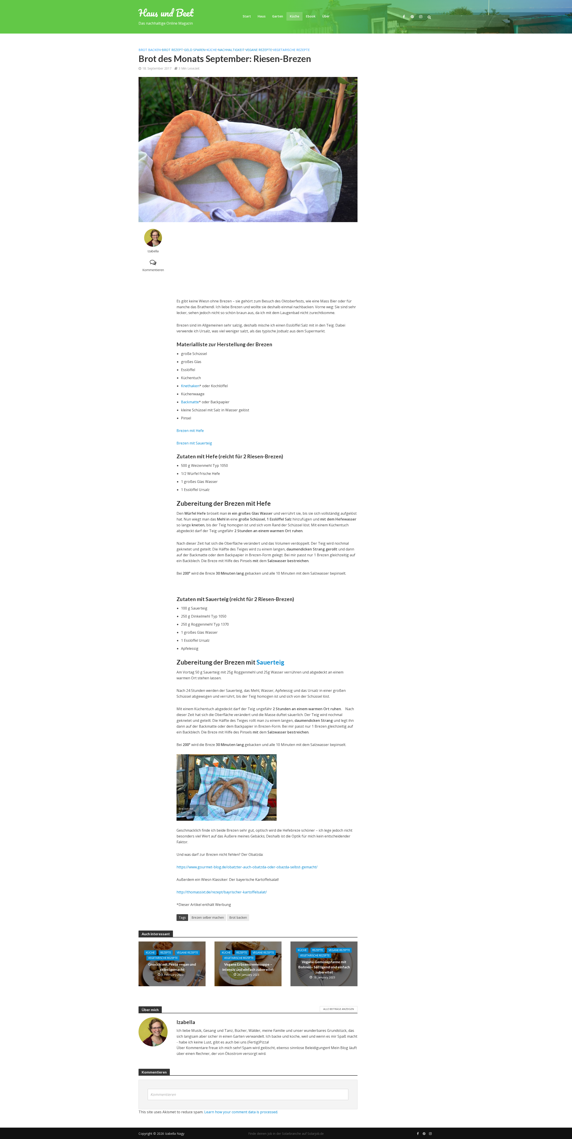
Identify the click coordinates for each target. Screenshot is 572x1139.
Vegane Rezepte (259, 50)
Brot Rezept (172, 50)
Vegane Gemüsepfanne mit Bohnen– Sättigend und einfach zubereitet (324, 967)
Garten (277, 16)
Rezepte (165, 952)
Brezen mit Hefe (190, 430)
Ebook (310, 16)
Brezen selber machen (207, 917)
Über (326, 16)
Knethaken (190, 385)
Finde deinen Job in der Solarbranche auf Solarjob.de (286, 1133)
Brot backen (150, 50)
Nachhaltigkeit (231, 50)
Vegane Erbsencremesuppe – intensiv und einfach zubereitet (248, 966)
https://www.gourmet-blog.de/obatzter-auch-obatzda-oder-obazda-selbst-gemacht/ (247, 867)
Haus (261, 16)
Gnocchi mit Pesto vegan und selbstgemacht (172, 966)
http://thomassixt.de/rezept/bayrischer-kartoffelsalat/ (222, 892)
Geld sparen (194, 50)
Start (247, 16)
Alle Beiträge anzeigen (338, 1009)
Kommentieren (153, 270)
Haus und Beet (166, 13)
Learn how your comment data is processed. (241, 1111)
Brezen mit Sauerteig (194, 443)
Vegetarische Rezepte (291, 50)
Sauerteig (270, 662)
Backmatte (190, 402)
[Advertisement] (267, 260)
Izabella (153, 251)
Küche (294, 16)
